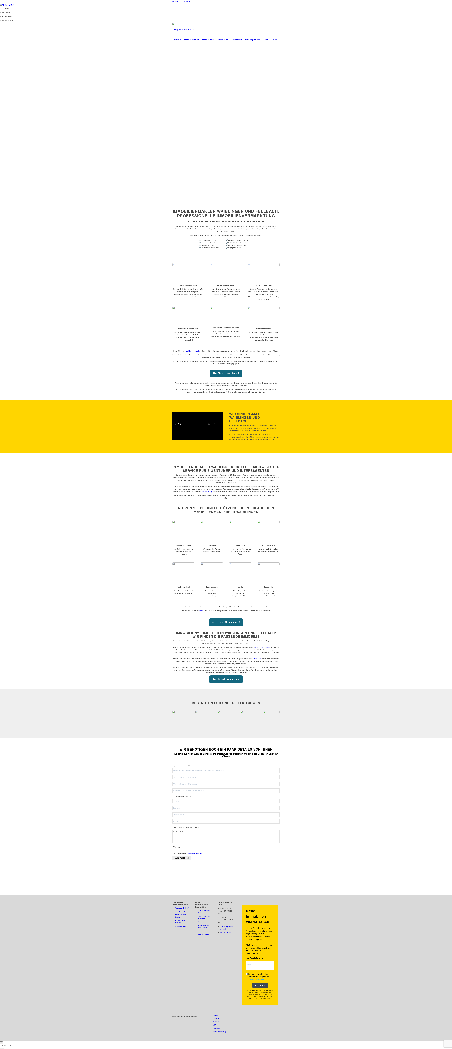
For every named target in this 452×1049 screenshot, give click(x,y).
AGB (214, 1025)
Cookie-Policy (217, 1022)
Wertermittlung (207, 491)
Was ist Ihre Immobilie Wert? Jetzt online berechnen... (189, 2)
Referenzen (201, 922)
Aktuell (200, 931)
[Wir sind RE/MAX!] (7, 5)
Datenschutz (217, 1018)
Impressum (216, 1015)
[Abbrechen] (1, 1048)
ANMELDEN (260, 985)
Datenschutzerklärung (194, 854)
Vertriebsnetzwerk (181, 926)
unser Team (258, 658)
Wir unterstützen (203, 934)
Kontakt (201, 610)
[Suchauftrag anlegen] (3, 1048)
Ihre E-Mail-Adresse (254, 958)
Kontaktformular (225, 932)
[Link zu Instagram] (278, 2)
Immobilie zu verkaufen (192, 351)
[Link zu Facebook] (274, 2)
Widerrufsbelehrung (219, 1031)
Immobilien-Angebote (262, 647)
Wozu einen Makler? (182, 908)
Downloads (216, 1028)
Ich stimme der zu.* (191, 854)
